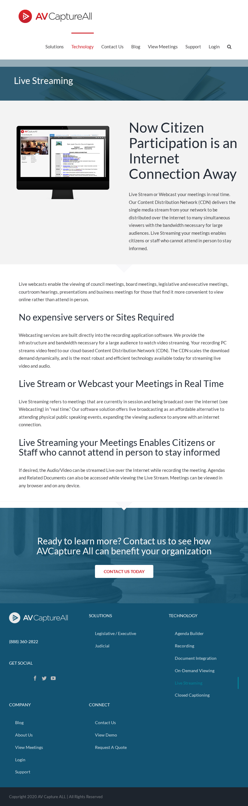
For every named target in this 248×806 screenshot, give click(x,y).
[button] (229, 46)
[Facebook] (35, 678)
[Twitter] (44, 678)
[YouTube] (53, 678)
